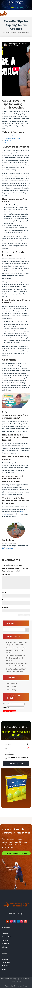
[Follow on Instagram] (21, 921)
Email (4, 600)
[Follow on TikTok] (11, 921)
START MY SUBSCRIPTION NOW (16, 853)
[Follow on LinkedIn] (18, 921)
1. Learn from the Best (11, 136)
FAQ (5, 143)
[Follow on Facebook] (14, 921)
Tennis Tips (5, 940)
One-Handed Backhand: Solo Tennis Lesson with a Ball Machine (16, 658)
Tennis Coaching (23, 32)
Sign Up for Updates (10, 711)
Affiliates (5, 947)
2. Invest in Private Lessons (12, 138)
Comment (6, 574)
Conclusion (7, 140)
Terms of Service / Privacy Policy (16, 986)
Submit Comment (24, 615)
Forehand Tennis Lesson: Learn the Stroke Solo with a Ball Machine (16, 650)
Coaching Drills (7, 937)
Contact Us (5, 966)
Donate (4, 969)
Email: (5, 707)
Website (5, 607)
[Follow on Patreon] (25, 921)
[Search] (27, 630)
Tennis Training (11, 690)
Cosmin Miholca (10, 32)
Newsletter (5, 944)
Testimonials (6, 962)
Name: (5, 704)
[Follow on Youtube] (7, 921)
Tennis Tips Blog (11, 686)
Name (4, 592)
